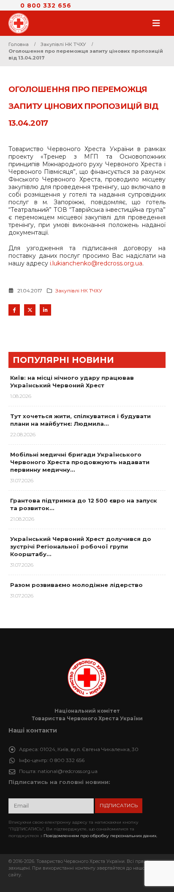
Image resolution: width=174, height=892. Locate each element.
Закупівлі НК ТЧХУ (78, 291)
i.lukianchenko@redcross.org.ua (96, 263)
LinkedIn (45, 310)
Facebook (14, 310)
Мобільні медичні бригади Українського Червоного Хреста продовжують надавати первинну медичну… (80, 462)
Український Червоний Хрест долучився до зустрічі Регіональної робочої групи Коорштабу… (80, 546)
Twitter (29, 310)
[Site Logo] (21, 23)
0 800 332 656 (45, 5)
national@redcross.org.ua (68, 771)
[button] (159, 23)
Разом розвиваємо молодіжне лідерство (76, 584)
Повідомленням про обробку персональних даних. (100, 835)
